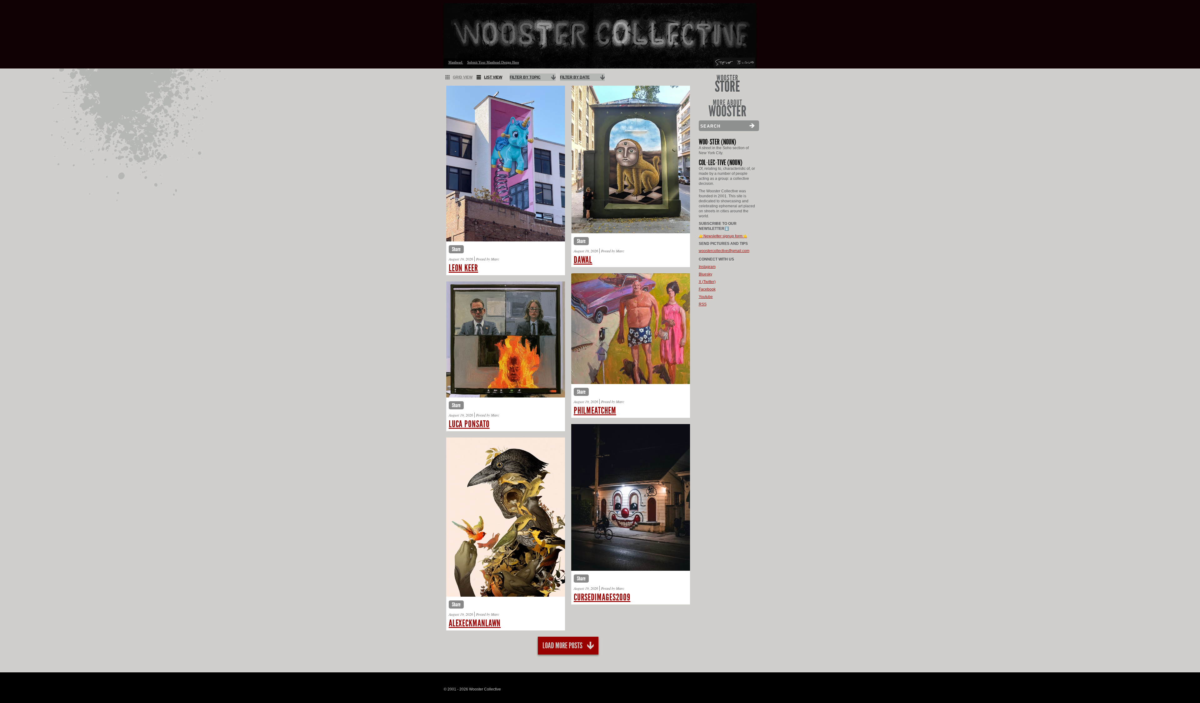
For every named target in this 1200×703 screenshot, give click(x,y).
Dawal (583, 260)
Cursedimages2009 (602, 597)
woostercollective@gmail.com (724, 251)
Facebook (707, 289)
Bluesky (705, 274)
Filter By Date (575, 77)
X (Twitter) (707, 282)
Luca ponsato (469, 424)
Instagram (707, 267)
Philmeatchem (595, 410)
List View (493, 77)
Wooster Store (727, 83)
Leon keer (463, 268)
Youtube (706, 297)
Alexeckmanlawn (475, 623)
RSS (703, 304)
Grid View (462, 77)
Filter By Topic (525, 77)
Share (456, 249)
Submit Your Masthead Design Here (493, 62)
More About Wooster (727, 108)
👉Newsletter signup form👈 (723, 236)
